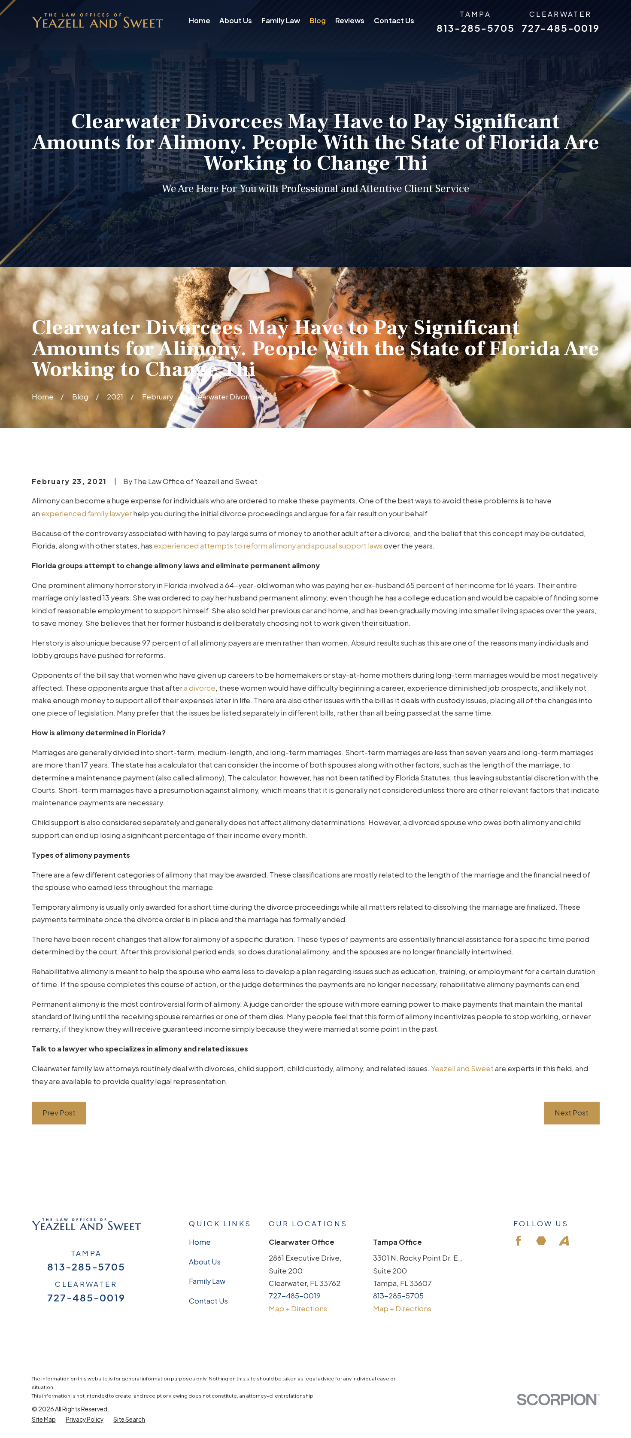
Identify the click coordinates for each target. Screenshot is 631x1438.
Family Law (207, 1281)
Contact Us (208, 1300)
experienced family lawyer (86, 513)
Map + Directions (298, 1308)
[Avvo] (564, 1241)
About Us (205, 1261)
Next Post (572, 1112)
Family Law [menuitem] (280, 20)
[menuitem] (44, 1419)
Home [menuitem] (199, 20)
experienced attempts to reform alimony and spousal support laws (268, 545)
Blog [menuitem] (317, 20)
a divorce (199, 687)
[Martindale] (541, 1241)
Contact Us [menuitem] (394, 20)
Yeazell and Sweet (462, 1068)
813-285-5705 (475, 28)
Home (200, 1241)
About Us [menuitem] (235, 20)
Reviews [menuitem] (349, 20)
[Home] (97, 20)
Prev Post (59, 1112)
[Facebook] (518, 1241)
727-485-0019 (560, 28)
